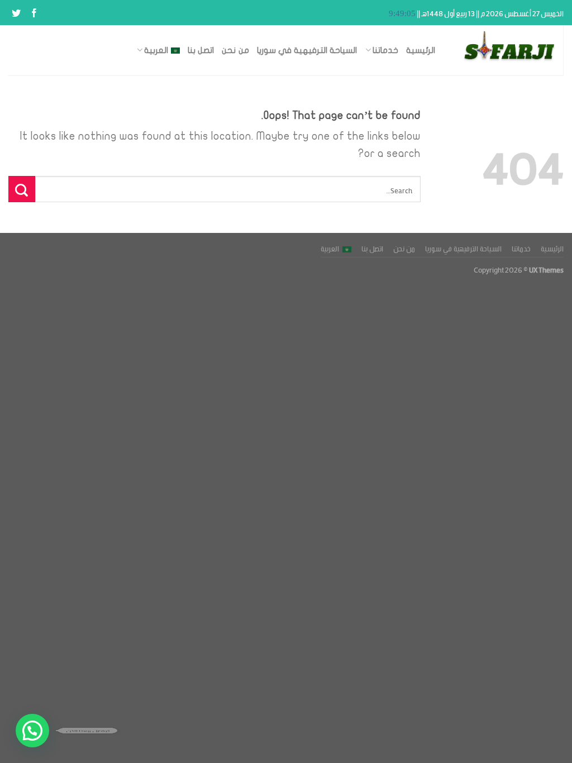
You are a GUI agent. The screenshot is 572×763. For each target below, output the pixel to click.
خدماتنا (385, 50)
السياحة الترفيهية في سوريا (307, 50)
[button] (32, 730)
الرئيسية (420, 50)
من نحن (235, 50)
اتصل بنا (201, 50)
